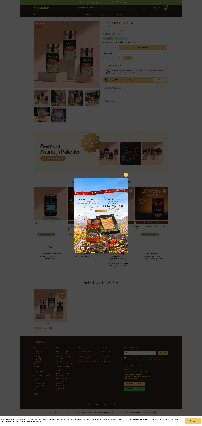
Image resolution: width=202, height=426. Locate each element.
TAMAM (193, 421)
